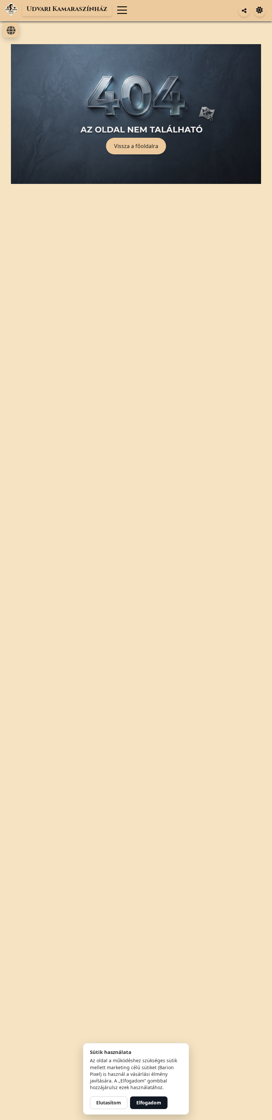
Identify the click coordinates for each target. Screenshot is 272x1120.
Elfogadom (148, 1102)
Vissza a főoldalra (136, 146)
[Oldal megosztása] (244, 11)
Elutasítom (108, 1102)
